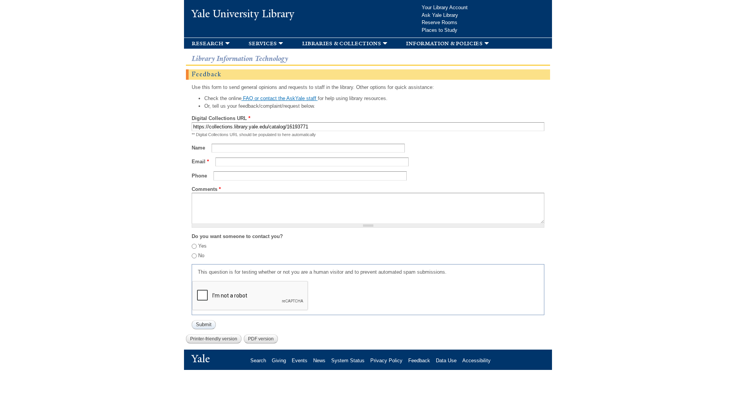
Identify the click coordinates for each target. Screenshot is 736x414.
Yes (202, 246)
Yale (201, 359)
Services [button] (262, 43)
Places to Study (439, 30)
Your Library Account (445, 7)
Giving (279, 360)
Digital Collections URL (221, 118)
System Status (348, 360)
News (319, 360)
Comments (206, 189)
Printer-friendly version (213, 339)
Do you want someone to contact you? (237, 236)
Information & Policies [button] (444, 43)
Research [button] (207, 43)
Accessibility (476, 360)
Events (299, 360)
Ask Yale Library (440, 15)
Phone (200, 176)
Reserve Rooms (439, 22)
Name (199, 148)
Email (200, 161)
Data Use (446, 360)
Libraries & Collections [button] (341, 43)
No (201, 255)
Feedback (419, 360)
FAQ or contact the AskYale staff (280, 98)
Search (258, 360)
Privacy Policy (386, 360)
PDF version (261, 339)
